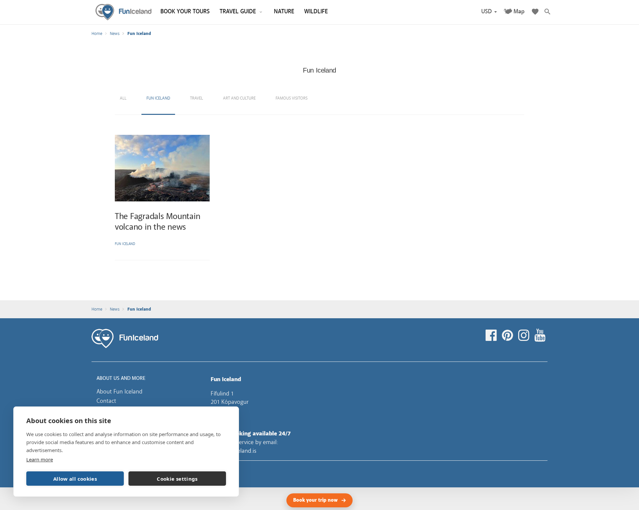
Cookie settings (177, 478)
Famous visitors (292, 98)
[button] (489, 11)
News (114, 33)
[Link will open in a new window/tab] (492, 335)
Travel (196, 98)
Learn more (39, 459)
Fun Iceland (123, 12)
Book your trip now (315, 500)
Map (519, 11)
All (123, 98)
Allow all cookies (75, 478)
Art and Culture (239, 98)
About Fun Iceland (119, 391)
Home (97, 33)
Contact (106, 400)
